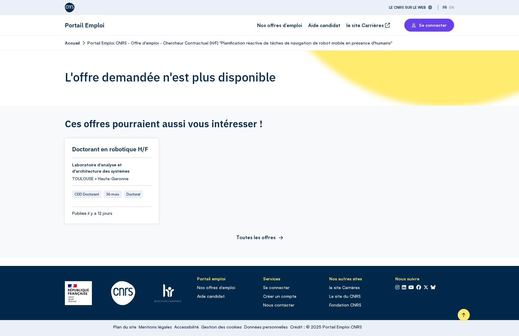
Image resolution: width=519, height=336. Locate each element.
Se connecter (276, 287)
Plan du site (124, 326)
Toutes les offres (256, 237)
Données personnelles (266, 326)
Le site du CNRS (345, 296)
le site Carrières (365, 25)
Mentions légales (155, 326)
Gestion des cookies (221, 326)
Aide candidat (324, 25)
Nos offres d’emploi (279, 25)
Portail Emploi (85, 25)
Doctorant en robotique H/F (110, 149)
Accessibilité (186, 326)
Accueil (72, 42)
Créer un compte (279, 296)
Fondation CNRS (345, 304)
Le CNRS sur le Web (407, 7)
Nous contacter (278, 304)
